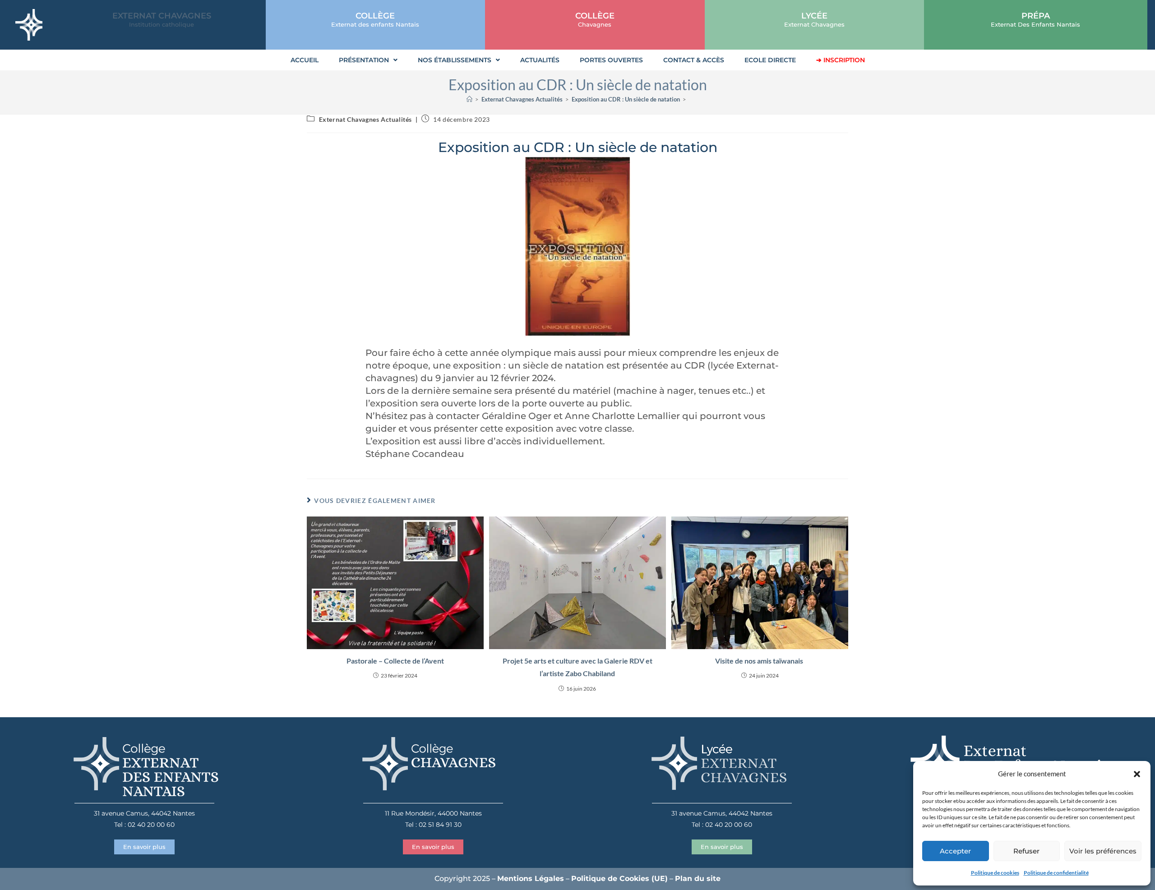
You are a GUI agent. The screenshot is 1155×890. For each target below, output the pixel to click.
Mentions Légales (530, 878)
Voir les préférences (1103, 851)
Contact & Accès (693, 60)
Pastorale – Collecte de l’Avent (395, 660)
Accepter (955, 851)
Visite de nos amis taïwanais (759, 660)
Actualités (539, 60)
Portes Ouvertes (611, 60)
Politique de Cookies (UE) (619, 878)
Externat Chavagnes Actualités (365, 119)
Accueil (305, 60)
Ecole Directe (770, 60)
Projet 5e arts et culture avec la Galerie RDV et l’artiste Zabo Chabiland (577, 667)
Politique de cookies (995, 872)
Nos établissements (454, 60)
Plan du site (698, 878)
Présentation (364, 60)
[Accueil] (469, 99)
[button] (1136, 774)
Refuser (1026, 851)
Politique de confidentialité (1056, 872)
